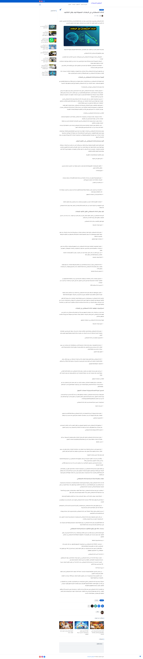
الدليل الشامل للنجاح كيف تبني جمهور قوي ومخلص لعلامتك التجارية (97, 633)
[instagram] (42, 1)
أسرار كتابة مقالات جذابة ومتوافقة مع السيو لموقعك (44, 67)
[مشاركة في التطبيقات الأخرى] (88, 606)
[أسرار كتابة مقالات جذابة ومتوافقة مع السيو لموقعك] (52, 66)
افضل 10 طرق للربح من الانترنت (44, 53)
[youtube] (40, 1)
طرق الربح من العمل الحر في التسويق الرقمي (45, 34)
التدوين (69, 4)
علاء (100, 15)
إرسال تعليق (99, 643)
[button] (98, 606)
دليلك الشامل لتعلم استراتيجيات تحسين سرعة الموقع (82, 633)
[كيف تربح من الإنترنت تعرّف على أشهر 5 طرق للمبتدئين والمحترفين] (52, 59)
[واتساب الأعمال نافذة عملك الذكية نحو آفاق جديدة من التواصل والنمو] (52, 40)
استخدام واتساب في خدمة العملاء (44, 27)
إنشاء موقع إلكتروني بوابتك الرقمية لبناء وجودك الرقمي (44, 47)
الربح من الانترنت (84, 4)
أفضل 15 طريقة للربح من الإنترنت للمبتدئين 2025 (45, 74)
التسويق (78, 4)
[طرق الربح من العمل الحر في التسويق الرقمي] (52, 33)
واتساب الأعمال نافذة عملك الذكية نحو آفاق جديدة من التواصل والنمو (44, 41)
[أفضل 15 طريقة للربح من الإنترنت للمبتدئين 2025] (52, 73)
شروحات (74, 4)
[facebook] (44, 1)
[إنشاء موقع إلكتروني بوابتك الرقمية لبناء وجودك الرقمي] (52, 46)
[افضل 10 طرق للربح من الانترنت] (52, 53)
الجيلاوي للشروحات (96, 3)
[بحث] (40, 4)
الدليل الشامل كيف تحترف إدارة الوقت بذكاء (66, 632)
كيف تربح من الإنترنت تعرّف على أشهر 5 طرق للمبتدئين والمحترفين (44, 61)
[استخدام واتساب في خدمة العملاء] (52, 27)
